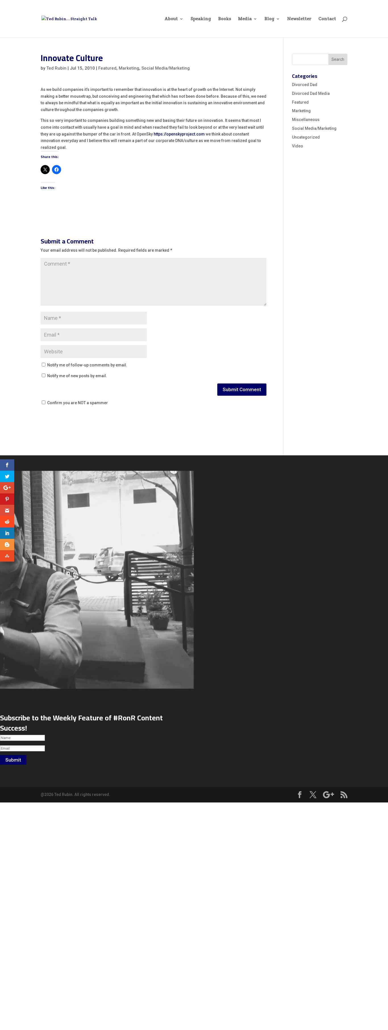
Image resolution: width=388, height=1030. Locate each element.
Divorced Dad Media (311, 93)
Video (297, 146)
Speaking (201, 19)
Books (224, 19)
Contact (327, 19)
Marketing (129, 68)
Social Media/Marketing (165, 68)
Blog (269, 19)
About (171, 19)
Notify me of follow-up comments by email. (87, 365)
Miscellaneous (306, 119)
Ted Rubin (56, 68)
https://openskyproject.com (179, 134)
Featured (107, 68)
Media (245, 19)
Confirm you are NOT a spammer (77, 403)
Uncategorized (306, 137)
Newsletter (299, 19)
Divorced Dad (304, 84)
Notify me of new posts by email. (77, 376)
